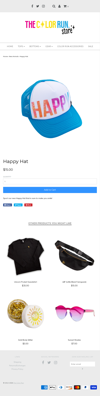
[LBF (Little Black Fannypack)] (74, 255)
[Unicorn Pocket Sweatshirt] (25, 255)
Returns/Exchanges (17, 365)
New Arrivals (14, 56)
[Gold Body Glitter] (25, 313)
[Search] (54, 6)
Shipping (17, 362)
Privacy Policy (17, 369)
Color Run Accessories (70, 46)
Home (5, 56)
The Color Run (18, 383)
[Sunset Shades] (74, 313)
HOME (10, 46)
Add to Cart (50, 190)
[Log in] (59, 6)
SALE (90, 46)
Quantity (7, 177)
